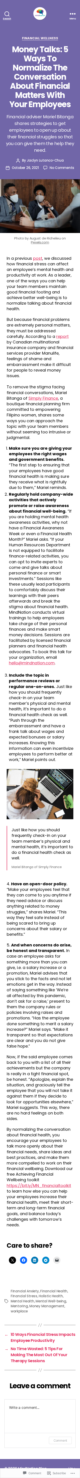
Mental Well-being (51, 1301)
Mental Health (22, 1301)
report (62, 336)
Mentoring (19, 1306)
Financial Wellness (40, 38)
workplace (19, 1311)
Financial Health (53, 1291)
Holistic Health (51, 1296)
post (37, 258)
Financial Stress (24, 1296)
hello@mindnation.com (32, 663)
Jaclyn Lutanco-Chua (45, 160)
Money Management (46, 1306)
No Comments (62, 167)
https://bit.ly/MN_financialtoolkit (39, 1185)
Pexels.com (40, 242)
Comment (60, 1440)
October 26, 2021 (25, 167)
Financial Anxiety (25, 1291)
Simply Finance (43, 398)
